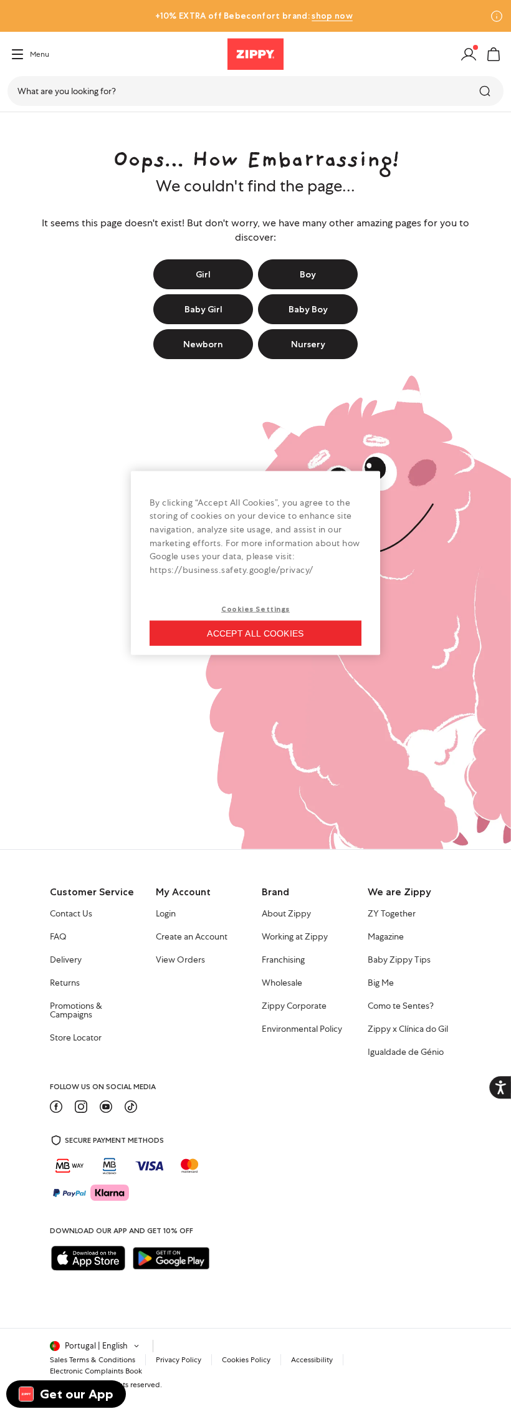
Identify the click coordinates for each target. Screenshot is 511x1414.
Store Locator (76, 1038)
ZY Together (392, 914)
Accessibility (312, 1360)
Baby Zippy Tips (399, 960)
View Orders (180, 960)
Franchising (283, 960)
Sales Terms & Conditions (92, 1360)
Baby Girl (203, 309)
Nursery (308, 344)
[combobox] (255, 91)
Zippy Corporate (294, 1006)
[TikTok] (131, 1106)
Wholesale (282, 983)
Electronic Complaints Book (96, 1371)
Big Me (381, 983)
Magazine (386, 937)
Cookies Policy (246, 1360)
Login (166, 914)
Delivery (66, 960)
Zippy (20, 130)
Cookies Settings (255, 609)
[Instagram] (81, 1106)
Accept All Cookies (255, 633)
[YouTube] (106, 1106)
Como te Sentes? (401, 1006)
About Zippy (286, 914)
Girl (203, 274)
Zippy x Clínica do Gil (408, 1029)
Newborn (203, 344)
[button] (493, 54)
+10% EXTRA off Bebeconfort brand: (253, 15)
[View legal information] (496, 16)
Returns (65, 983)
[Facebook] (56, 1106)
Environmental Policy (302, 1029)
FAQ (58, 937)
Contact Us (71, 914)
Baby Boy (308, 309)
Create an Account (191, 937)
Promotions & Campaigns (76, 1010)
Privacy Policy (178, 1360)
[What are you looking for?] (486, 91)
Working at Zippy (295, 937)
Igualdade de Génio (406, 1052)
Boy (308, 274)
